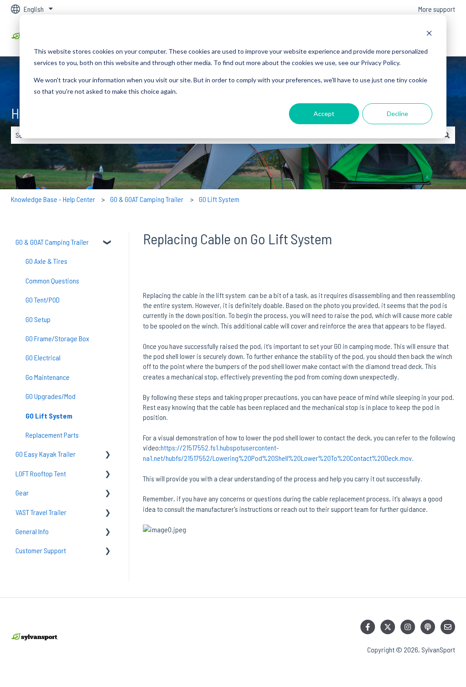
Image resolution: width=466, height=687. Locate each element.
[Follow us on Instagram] (407, 627)
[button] (108, 242)
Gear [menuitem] (22, 492)
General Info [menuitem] (32, 531)
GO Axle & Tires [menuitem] (46, 261)
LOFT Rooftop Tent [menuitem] (40, 473)
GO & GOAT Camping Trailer (146, 199)
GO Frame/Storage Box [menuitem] (57, 338)
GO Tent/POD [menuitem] (42, 299)
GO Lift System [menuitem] (48, 415)
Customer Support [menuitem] (40, 550)
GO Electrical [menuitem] (43, 357)
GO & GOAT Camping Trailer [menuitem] (52, 241)
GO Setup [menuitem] (38, 319)
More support (436, 9)
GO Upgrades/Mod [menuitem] (50, 396)
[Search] (446, 135)
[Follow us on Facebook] (367, 627)
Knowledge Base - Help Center (53, 199)
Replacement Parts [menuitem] (52, 434)
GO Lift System (219, 199)
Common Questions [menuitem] (52, 280)
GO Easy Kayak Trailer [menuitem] (45, 454)
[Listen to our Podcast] (427, 627)
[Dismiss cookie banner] (429, 34)
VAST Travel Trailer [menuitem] (40, 512)
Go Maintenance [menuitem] (47, 377)
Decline (397, 113)
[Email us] (448, 627)
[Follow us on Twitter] (387, 627)
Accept (324, 113)
